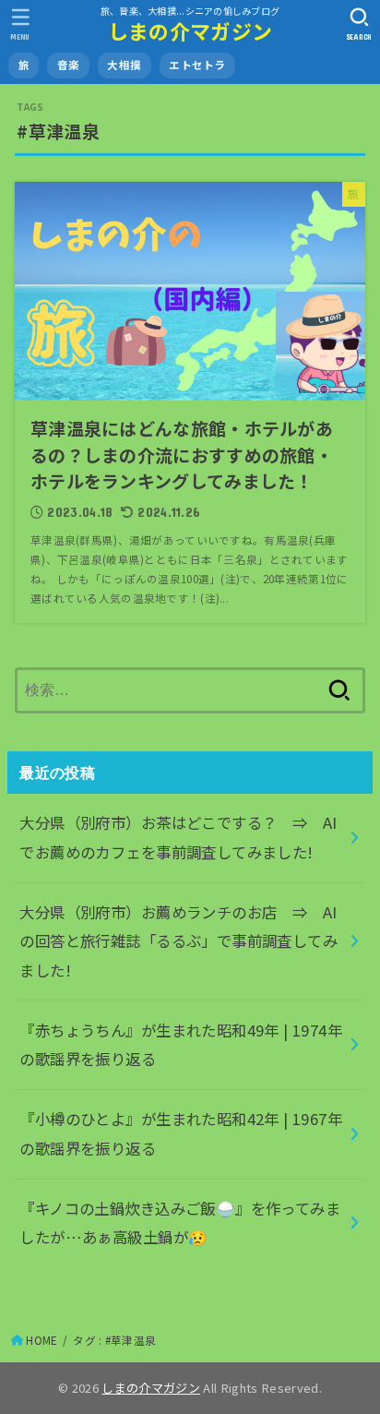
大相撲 (124, 64)
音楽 (68, 64)
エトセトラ (197, 64)
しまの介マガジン (190, 31)
